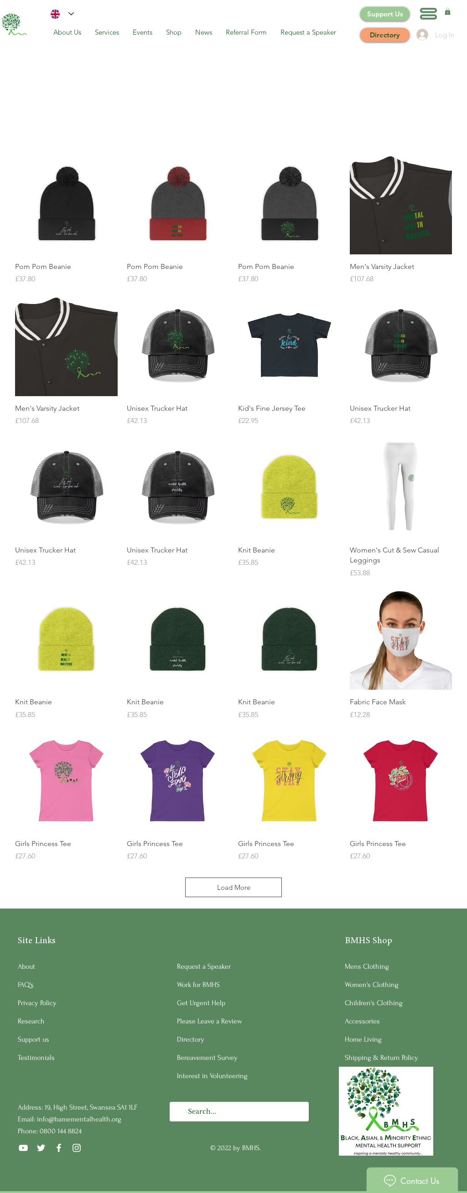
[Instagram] (76, 1147)
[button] (428, 14)
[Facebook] (58, 1147)
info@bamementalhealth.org (79, 1119)
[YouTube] (23, 1147)
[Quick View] (66, 203)
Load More (233, 887)
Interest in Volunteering (212, 1076)
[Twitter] (41, 1147)
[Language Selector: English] (62, 14)
